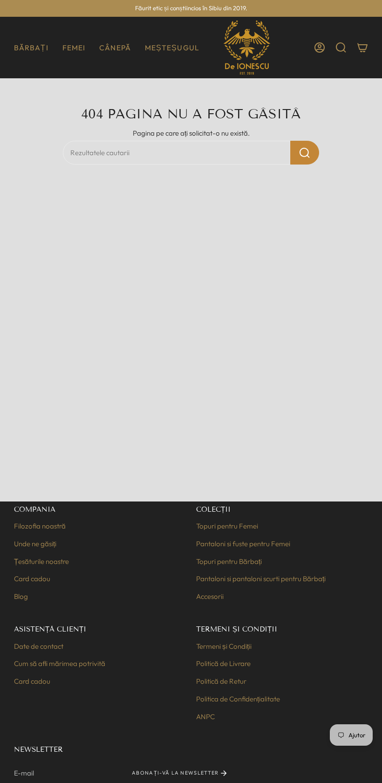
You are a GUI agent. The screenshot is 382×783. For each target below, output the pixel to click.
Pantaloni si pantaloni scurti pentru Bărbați (261, 578)
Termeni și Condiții (224, 646)
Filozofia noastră (40, 526)
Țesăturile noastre (41, 561)
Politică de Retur (221, 681)
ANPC (205, 716)
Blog (21, 596)
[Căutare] (304, 153)
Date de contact (38, 646)
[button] (31, 48)
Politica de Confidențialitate (238, 698)
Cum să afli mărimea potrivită (59, 663)
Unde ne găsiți (35, 543)
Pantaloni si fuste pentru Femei (243, 543)
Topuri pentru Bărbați (229, 561)
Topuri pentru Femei (227, 526)
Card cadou (32, 578)
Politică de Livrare (223, 663)
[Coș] (362, 47)
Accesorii (210, 596)
